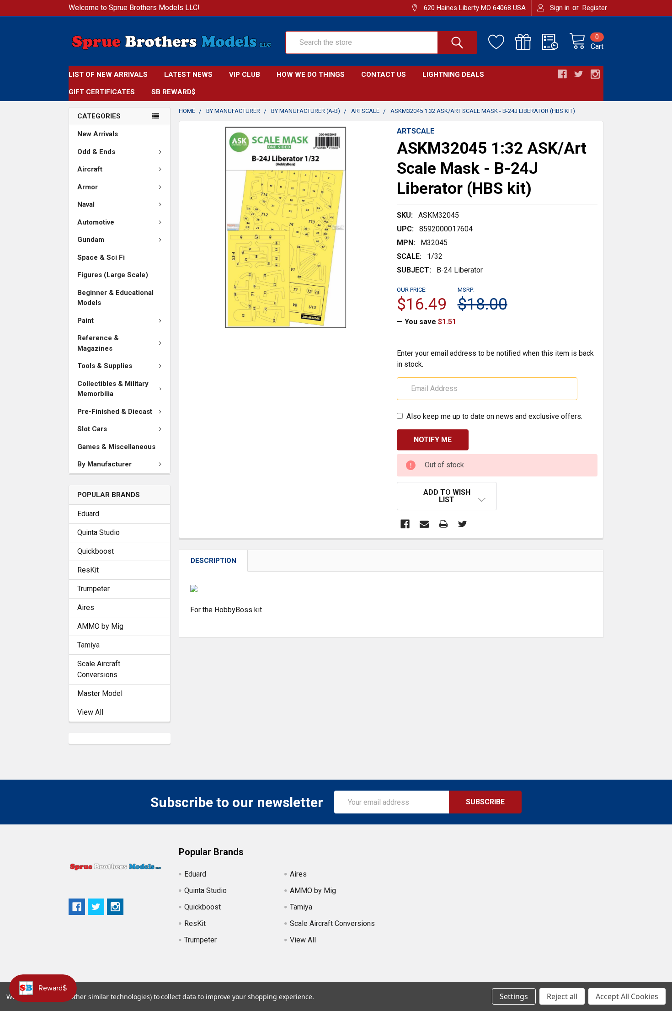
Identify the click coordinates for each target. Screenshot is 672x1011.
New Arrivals (97, 134)
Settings (514, 996)
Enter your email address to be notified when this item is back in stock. (495, 359)
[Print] (443, 524)
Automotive (95, 222)
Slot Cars (92, 429)
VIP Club (244, 74)
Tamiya (88, 645)
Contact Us (383, 74)
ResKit (88, 570)
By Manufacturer (104, 464)
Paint (85, 320)
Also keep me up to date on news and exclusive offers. (494, 416)
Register (594, 8)
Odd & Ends (96, 152)
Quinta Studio (98, 532)
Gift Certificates (102, 92)
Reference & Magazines (98, 343)
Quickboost (95, 551)
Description (213, 560)
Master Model (100, 693)
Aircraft (89, 169)
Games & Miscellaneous (116, 447)
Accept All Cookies (627, 996)
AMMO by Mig (100, 626)
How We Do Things (311, 74)
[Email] (424, 524)
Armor (87, 187)
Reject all (562, 996)
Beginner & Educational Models (115, 298)
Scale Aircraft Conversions (98, 669)
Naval (86, 204)
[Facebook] (405, 524)
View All (90, 712)
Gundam (90, 239)
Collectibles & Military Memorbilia (113, 389)
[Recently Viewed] (555, 42)
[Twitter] (462, 524)
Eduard (88, 513)
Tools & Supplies (104, 366)
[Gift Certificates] (528, 42)
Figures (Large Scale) (112, 275)
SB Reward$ (173, 92)
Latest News (188, 74)
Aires (85, 607)
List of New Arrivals (108, 74)
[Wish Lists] (501, 42)
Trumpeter (93, 588)
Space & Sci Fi (101, 257)
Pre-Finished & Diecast (114, 411)
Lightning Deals (453, 74)
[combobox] (381, 42)
